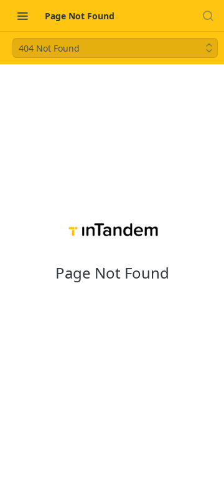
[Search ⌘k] (208, 15)
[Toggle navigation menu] (22, 15)
